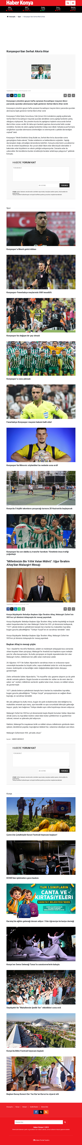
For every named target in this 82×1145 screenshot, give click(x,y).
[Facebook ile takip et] (36, 1112)
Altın (9, 7)
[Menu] (73, 3)
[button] (65, 95)
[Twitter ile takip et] (41, 1112)
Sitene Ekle (44, 1107)
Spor (19, 16)
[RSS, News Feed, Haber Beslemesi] (46, 1112)
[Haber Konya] (19, 3)
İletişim (24, 1107)
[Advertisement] (41, 35)
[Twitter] (11, 95)
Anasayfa (12, 16)
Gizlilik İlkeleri (34, 1107)
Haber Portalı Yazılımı (42, 1140)
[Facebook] (8, 95)
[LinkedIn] (15, 95)
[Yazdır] (23, 95)
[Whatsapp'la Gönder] (19, 95)
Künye (18, 1107)
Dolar (43, 7)
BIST (26, 7)
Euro (58, 7)
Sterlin (73, 7)
